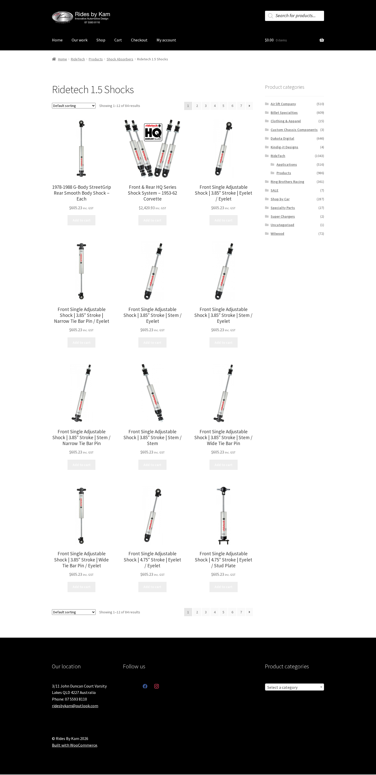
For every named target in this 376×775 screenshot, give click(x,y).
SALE (274, 190)
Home (57, 39)
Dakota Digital (282, 138)
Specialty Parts (283, 207)
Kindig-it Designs (284, 147)
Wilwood (277, 233)
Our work (79, 39)
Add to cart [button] (82, 220)
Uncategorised (282, 225)
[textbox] (294, 687)
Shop (100, 39)
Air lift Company (283, 104)
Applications (287, 164)
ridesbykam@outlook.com (75, 705)
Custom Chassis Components (294, 129)
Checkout (139, 39)
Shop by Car (280, 199)
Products (96, 59)
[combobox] (294, 687)
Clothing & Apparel (286, 121)
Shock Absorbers (120, 59)
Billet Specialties (284, 112)
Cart (118, 39)
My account (166, 39)
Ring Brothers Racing (287, 181)
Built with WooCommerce (74, 745)
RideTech (78, 59)
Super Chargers (283, 216)
